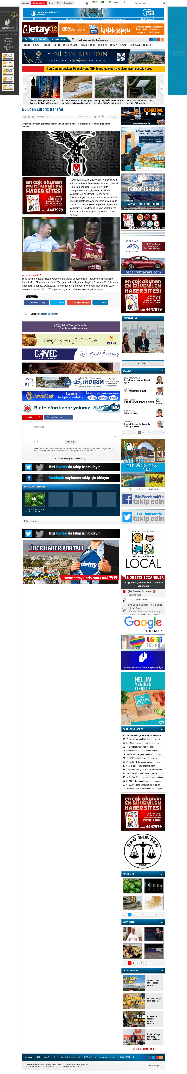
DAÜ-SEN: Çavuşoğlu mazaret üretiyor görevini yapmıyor (141, 764)
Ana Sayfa (25, 3)
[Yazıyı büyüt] (116, 116)
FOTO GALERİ (128, 874)
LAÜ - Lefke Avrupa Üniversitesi (105, 1057)
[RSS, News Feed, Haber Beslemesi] (162, 39)
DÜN (152, 1049)
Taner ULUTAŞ (137, 424)
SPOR (38, 1057)
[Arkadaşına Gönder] (99, 116)
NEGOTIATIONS (125, 1057)
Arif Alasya (135, 390)
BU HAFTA (144, 1049)
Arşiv (58, 3)
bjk (49, 314)
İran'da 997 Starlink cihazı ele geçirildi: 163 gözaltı (140, 101)
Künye (51, 3)
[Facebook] (24, 116)
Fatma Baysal (139, 401)
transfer (54, 314)
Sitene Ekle (68, 3)
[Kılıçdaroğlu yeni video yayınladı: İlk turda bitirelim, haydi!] (154, 934)
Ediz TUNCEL (131, 412)
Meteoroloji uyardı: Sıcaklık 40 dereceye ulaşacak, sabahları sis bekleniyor (142, 771)
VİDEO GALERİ (129, 922)
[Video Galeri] (58, 39)
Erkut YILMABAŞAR (137, 380)
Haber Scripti (154, 1065)
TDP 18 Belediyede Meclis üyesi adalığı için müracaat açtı (142, 756)
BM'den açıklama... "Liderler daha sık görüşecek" (141, 745)
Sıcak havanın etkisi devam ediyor (140, 750)
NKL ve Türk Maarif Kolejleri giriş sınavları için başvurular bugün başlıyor (77, 101)
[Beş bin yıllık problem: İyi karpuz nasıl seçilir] (132, 886)
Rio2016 (87, 1057)
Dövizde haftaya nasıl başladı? (138, 747)
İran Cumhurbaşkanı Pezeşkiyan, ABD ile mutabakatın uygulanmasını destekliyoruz (99, 68)
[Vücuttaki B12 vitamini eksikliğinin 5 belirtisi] (154, 902)
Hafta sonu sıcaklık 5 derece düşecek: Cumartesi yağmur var (141, 741)
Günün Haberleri (39, 3)
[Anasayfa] (26, 39)
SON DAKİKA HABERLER (133, 729)
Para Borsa (48, 1057)
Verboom (43, 314)
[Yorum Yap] (95, 116)
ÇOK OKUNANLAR (130, 970)
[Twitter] (28, 116)
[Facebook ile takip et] (151, 39)
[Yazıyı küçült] (109, 116)
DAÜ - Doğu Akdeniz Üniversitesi (68, 1057)
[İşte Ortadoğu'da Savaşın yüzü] (132, 902)
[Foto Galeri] (39, 39)
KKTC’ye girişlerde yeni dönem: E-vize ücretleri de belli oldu (104, 39)
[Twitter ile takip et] (155, 39)
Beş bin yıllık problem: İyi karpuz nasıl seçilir (34, 510)
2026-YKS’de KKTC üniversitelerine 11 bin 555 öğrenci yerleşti (143, 775)
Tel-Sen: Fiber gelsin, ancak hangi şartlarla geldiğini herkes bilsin (44, 101)
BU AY (135, 1049)
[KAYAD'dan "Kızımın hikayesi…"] (132, 951)
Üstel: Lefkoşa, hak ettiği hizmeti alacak (142, 735)
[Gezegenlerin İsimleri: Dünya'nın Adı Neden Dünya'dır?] (154, 886)
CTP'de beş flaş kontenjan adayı (139, 766)
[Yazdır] (103, 116)
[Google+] (33, 116)
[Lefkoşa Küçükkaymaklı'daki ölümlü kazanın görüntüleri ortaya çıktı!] (154, 951)
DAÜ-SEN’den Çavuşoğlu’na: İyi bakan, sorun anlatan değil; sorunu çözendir (141, 786)
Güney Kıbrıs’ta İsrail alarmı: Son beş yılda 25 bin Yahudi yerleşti (108, 101)
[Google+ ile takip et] (158, 39)
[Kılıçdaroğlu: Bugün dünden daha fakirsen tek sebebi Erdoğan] (132, 934)
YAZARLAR (127, 371)
